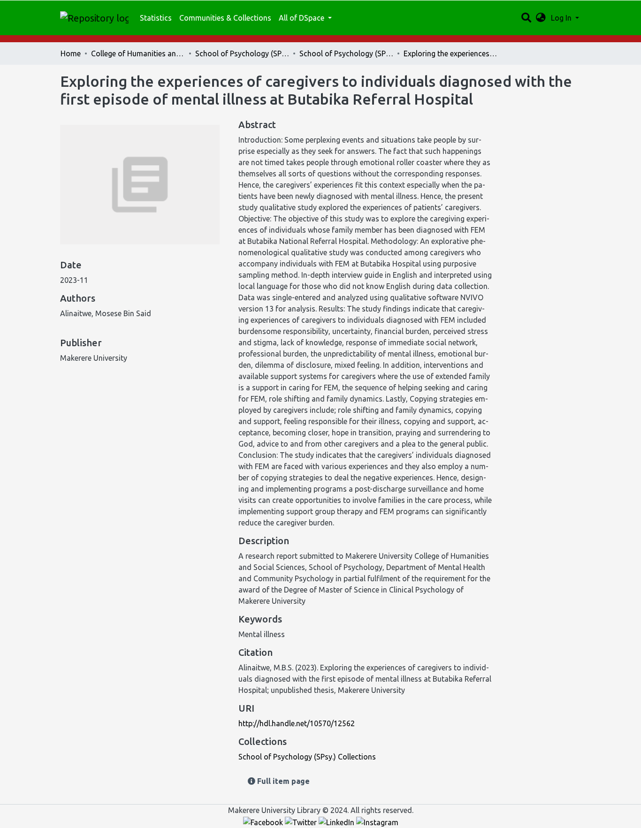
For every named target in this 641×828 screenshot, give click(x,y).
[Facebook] (264, 821)
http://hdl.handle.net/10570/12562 (296, 723)
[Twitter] (302, 821)
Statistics (156, 18)
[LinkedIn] (337, 821)
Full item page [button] (282, 781)
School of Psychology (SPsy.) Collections (346, 53)
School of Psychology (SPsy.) (242, 53)
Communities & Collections (225, 18)
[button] (541, 17)
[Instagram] (377, 821)
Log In (562, 18)
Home (71, 53)
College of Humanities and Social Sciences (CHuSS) (138, 53)
